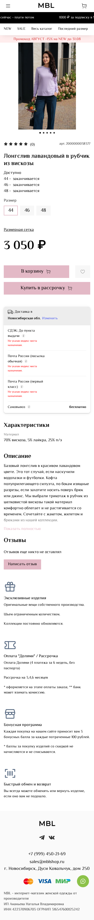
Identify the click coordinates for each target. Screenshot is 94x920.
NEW (7, 29)
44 (10, 210)
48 (43, 210)
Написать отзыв (22, 564)
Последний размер (73, 29)
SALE (21, 29)
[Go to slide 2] (43, 133)
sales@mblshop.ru (47, 862)
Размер (10, 200)
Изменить (50, 318)
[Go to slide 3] (47, 133)
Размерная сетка (19, 230)
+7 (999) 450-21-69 (47, 854)
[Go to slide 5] (54, 133)
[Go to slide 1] (40, 133)
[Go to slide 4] (50, 133)
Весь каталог (41, 29)
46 (27, 210)
